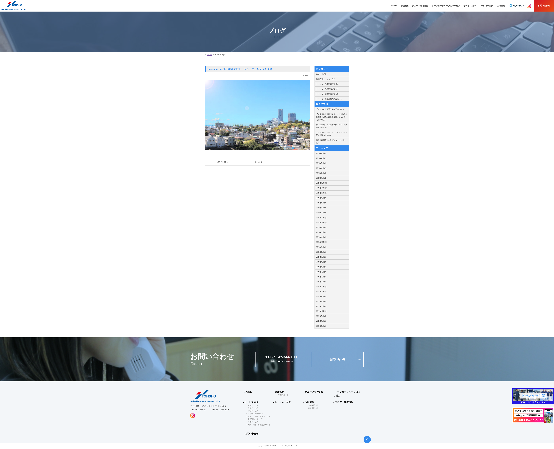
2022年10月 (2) (321, 291)
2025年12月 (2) (321, 183)
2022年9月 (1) (321, 296)
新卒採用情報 (313, 408)
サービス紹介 (251, 402)
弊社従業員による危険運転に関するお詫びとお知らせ (331, 126)
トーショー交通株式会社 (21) (327, 94)
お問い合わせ (544, 5)
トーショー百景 (486, 6)
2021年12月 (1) (321, 311)
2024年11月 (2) (321, 222)
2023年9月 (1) (321, 247)
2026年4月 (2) (321, 168)
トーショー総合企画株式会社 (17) (329, 99)
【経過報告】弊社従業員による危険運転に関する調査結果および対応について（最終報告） (331, 117)
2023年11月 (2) (321, 242)
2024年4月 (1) (321, 237)
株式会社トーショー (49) (325, 79)
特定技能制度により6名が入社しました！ (330, 141)
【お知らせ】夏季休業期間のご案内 (330, 109)
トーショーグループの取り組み (446, 6)
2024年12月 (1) (321, 218)
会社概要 (279, 392)
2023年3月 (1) (321, 277)
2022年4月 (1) (321, 301)
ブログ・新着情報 (344, 402)
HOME (209, 55)
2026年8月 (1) (321, 153)
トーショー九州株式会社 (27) (327, 89)
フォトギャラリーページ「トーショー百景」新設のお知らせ (331, 133)
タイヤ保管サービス (255, 414)
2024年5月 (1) (321, 232)
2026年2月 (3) (321, 173)
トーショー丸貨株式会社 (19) (327, 84)
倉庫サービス (253, 408)
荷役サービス (253, 411)
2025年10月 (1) (321, 193)
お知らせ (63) (321, 74)
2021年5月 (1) (321, 326)
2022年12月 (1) (321, 287)
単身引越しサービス (255, 419)
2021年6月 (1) (321, 321)
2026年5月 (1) (321, 163)
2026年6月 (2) (321, 158)
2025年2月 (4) (321, 213)
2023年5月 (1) (321, 267)
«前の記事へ (222, 162)
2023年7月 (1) (321, 257)
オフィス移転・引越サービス (259, 416)
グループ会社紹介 (420, 6)
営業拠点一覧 (283, 395)
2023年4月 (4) (321, 272)
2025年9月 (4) (321, 198)
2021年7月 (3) (321, 316)
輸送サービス (253, 405)
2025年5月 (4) (321, 208)
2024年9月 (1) (321, 227)
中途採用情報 (313, 405)
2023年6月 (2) (321, 262)
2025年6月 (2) (321, 203)
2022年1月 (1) (321, 306)
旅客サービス (253, 422)
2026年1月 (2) (321, 178)
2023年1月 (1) (321, 282)
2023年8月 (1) (321, 252)
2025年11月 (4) (321, 188)
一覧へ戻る (257, 162)
